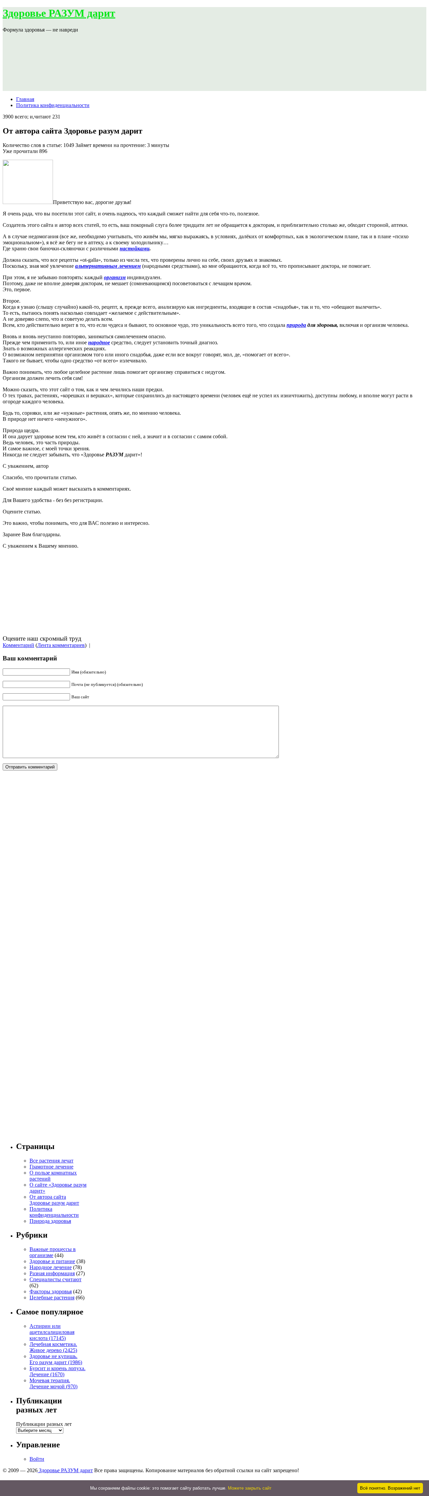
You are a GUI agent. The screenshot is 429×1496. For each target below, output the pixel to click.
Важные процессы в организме (52, 1252)
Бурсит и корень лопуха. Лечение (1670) (57, 1371)
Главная (25, 99)
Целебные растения (51, 1297)
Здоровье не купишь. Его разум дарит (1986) (55, 1359)
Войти (36, 1459)
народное (99, 342)
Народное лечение (50, 1267)
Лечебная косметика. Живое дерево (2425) (53, 1347)
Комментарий (18, 645)
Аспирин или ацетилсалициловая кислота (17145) (51, 1332)
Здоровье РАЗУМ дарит (59, 13)
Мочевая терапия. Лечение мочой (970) (53, 1383)
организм (115, 277)
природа (296, 325)
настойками (134, 248)
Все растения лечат (51, 1160)
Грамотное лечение (51, 1166)
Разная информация (52, 1273)
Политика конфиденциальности (52, 105)
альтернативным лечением (108, 266)
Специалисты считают (55, 1279)
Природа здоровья (50, 1221)
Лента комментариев (61, 645)
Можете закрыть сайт (249, 1488)
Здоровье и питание (52, 1261)
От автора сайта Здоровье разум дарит (54, 1200)
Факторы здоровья (50, 1291)
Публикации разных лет (44, 1424)
